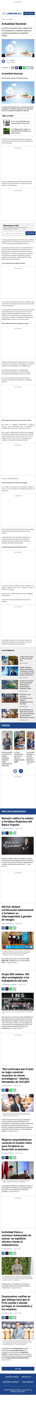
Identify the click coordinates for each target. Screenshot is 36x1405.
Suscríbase (28, 1382)
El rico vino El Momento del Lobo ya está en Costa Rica (20, 122)
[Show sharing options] (32, 102)
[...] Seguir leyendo (11, 962)
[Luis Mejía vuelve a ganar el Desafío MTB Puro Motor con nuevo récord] (6, 131)
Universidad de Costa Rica (9, 1187)
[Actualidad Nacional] (18, 48)
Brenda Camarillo (8, 923)
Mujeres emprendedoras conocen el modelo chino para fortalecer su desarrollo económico (17, 1144)
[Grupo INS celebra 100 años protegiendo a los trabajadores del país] (18, 1002)
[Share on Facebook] (16, 67)
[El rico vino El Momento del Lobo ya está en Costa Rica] (6, 122)
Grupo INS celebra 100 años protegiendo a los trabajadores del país (15, 977)
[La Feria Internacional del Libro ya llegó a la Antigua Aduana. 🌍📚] (19, 740)
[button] (29, 13)
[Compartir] (32, 67)
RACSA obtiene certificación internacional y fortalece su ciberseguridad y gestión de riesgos (17, 913)
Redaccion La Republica (10, 984)
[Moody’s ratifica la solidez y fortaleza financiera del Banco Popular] (18, 846)
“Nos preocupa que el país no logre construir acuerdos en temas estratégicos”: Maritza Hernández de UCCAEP (18, 1075)
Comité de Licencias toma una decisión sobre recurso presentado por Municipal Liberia (26, 684)
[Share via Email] (28, 67)
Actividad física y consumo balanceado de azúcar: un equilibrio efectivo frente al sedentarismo (16, 1239)
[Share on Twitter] (20, 67)
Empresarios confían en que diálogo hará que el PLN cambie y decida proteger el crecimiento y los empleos (17, 1303)
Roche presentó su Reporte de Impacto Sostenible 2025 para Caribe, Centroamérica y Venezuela (7, 758)
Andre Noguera (8, 1248)
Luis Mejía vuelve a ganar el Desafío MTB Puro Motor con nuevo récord (21, 131)
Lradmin (11, 60)
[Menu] (3, 13)
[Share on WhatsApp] (24, 67)
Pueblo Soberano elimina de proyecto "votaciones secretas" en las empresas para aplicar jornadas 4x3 (27, 671)
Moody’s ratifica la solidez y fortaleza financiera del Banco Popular (17, 821)
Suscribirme (30, 233)
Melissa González (8, 828)
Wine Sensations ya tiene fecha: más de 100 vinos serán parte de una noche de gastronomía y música (27, 713)
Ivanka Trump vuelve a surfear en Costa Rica (26, 658)
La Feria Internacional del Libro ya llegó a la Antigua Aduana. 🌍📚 (19, 757)
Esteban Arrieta (8, 1085)
